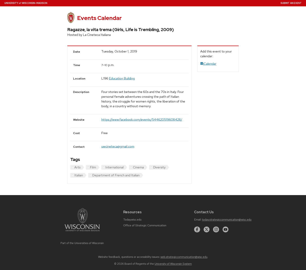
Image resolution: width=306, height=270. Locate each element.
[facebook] (197, 230)
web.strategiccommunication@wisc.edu (183, 257)
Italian (78, 175)
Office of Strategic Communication (144, 225)
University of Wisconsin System (173, 264)
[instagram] (216, 230)
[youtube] (226, 230)
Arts (77, 167)
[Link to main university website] (82, 232)
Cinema (138, 167)
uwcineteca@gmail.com (117, 146)
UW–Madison (25, 3)
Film (93, 167)
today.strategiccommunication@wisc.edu (226, 219)
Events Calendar (99, 18)
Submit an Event (291, 3)
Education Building (122, 78)
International (114, 167)
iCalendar (209, 64)
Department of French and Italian (116, 175)
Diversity (159, 167)
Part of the (82, 243)
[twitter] (207, 230)
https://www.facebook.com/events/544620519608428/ (141, 120)
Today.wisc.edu (132, 219)
